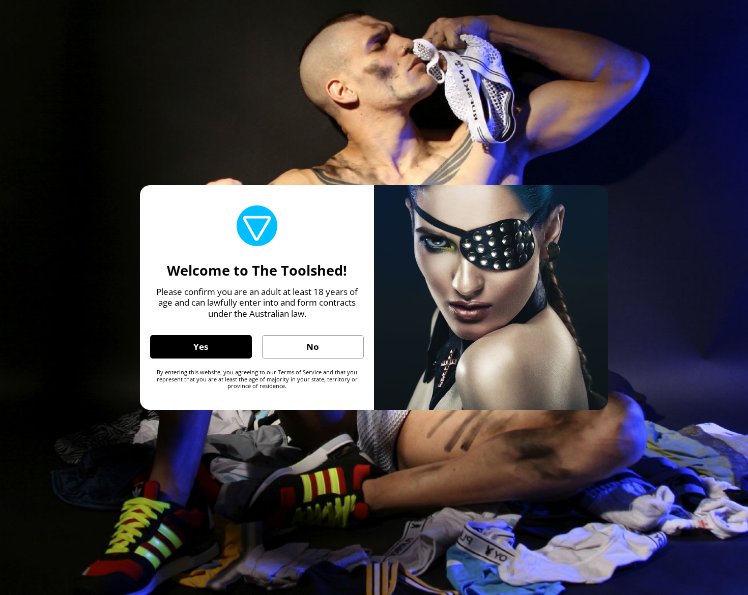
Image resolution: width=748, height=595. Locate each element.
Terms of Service (300, 372)
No (312, 346)
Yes (200, 346)
